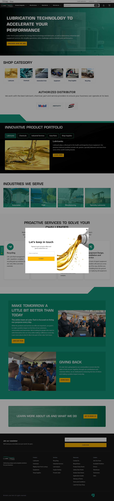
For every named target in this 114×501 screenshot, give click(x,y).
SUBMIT (41, 258)
